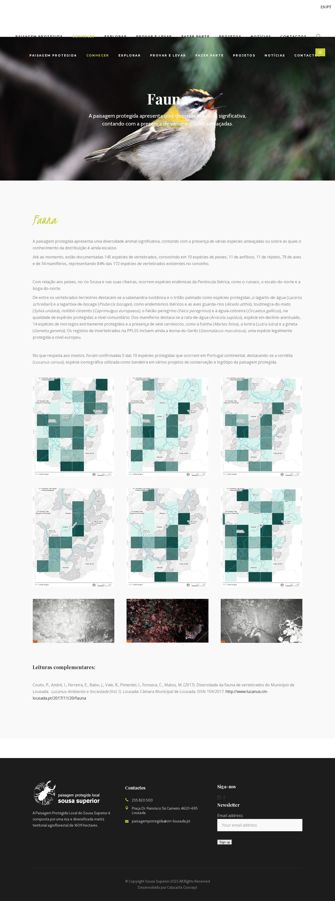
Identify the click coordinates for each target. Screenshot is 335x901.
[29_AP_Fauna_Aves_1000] (167, 427)
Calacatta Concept (182, 887)
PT (328, 7)
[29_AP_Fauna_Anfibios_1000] (73, 427)
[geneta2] (73, 621)
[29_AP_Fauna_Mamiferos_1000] (261, 427)
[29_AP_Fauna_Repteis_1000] (167, 537)
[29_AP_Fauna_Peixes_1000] (73, 537)
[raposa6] (167, 621)
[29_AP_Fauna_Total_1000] (261, 537)
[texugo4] (261, 621)
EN (323, 7)
